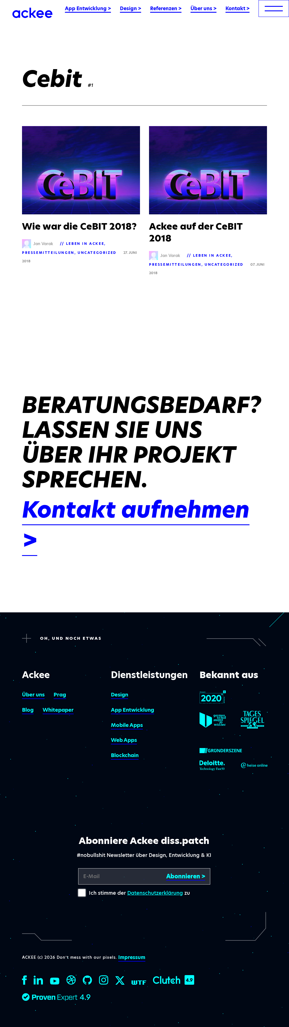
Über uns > (203, 8)
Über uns (33, 694)
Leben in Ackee (85, 243)
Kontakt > (237, 8)
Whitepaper (58, 709)
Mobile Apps (127, 725)
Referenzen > (165, 8)
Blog (28, 709)
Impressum (131, 957)
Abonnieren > (185, 876)
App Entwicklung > (88, 8)
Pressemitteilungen (48, 252)
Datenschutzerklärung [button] (155, 892)
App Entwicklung (132, 709)
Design (119, 694)
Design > (130, 8)
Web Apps (124, 740)
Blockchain (125, 755)
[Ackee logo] (32, 13)
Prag (60, 694)
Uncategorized (97, 252)
